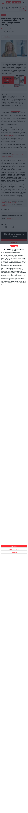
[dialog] (14, 528)
